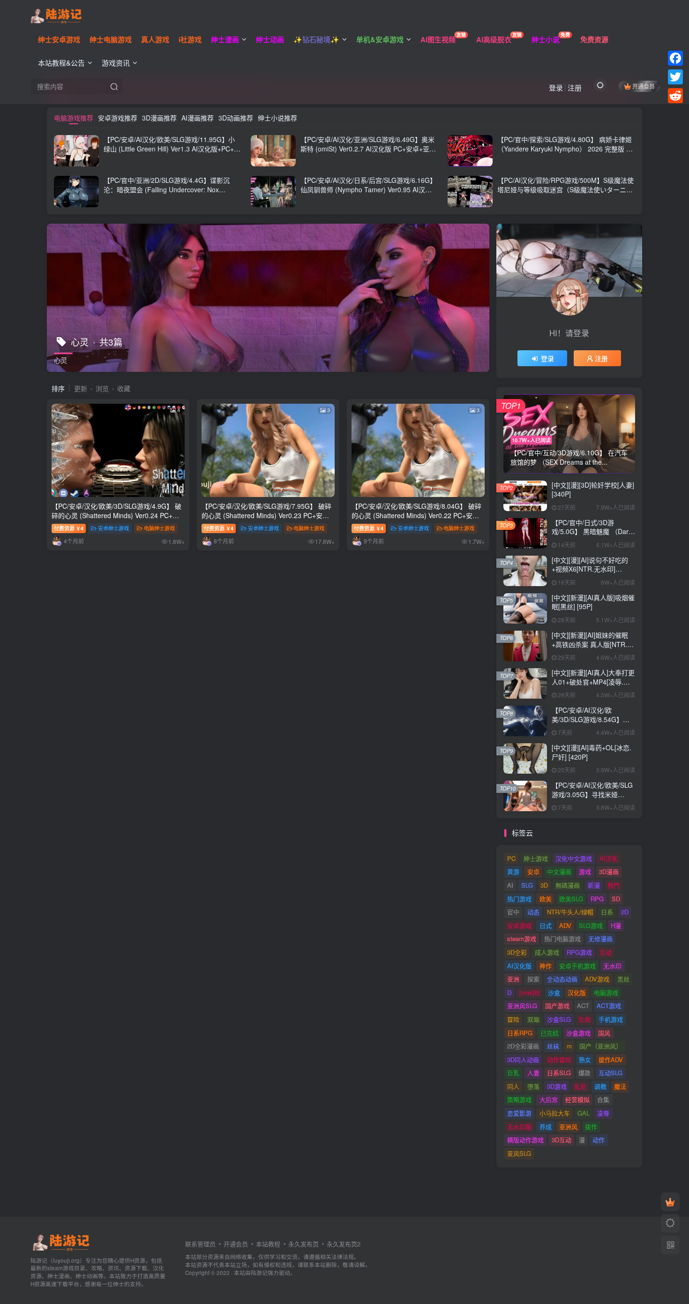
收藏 (123, 388)
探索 (533, 978)
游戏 (585, 871)
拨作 (591, 1126)
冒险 (513, 1019)
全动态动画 (562, 978)
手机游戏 (611, 1019)
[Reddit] (675, 95)
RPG (597, 898)
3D (544, 885)
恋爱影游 (519, 1112)
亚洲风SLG (522, 1005)
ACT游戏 (609, 1005)
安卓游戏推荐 (117, 117)
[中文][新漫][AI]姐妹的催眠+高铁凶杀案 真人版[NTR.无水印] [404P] (593, 644)
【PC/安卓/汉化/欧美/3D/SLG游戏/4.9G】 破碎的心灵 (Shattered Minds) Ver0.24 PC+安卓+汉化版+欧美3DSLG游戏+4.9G (116, 515)
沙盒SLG (559, 1019)
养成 (545, 1126)
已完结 (549, 1032)
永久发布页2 (343, 1243)
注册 (575, 87)
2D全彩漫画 (523, 1045)
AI (510, 885)
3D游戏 (557, 1086)
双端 (533, 1019)
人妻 (533, 1072)
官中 (513, 911)
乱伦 (580, 1086)
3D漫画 (609, 871)
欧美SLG (571, 898)
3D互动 (561, 1139)
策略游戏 (519, 1099)
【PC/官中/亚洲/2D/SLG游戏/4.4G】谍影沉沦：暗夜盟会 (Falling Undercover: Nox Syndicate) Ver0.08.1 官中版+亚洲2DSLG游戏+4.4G (171, 193)
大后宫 (548, 1099)
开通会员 (643, 86)
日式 (545, 925)
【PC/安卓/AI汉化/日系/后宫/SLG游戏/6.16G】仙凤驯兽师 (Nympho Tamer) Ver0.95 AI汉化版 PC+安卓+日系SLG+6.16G (368, 189)
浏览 (102, 388)
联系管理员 (200, 1243)
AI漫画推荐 (197, 117)
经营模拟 (577, 1099)
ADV (565, 925)
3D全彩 (517, 952)
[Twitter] (675, 77)
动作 (598, 1139)
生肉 (584, 1019)
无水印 (612, 965)
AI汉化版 (519, 965)
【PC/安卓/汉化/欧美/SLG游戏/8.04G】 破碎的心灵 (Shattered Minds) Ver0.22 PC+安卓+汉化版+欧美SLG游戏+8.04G (416, 515)
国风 (604, 1032)
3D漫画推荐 (159, 117)
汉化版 (577, 992)
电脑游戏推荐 (73, 117)
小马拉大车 (554, 1112)
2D (625, 911)
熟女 (585, 1059)
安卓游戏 (519, 925)
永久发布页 (303, 1243)
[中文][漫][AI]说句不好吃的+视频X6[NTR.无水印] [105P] (590, 569)
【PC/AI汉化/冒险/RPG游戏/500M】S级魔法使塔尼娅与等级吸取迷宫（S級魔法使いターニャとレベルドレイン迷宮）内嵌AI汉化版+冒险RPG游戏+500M (565, 193)
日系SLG (559, 1072)
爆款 (584, 1072)
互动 (605, 952)
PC (511, 858)
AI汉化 (608, 858)
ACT (583, 1005)
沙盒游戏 (578, 1032)
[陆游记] (56, 14)
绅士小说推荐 (277, 117)
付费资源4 (68, 528)
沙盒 (554, 992)
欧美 (545, 898)
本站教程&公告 (61, 63)
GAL (583, 1112)
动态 (533, 911)
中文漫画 (559, 871)
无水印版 (519, 1126)
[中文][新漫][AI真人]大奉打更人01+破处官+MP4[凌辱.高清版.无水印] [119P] (593, 681)
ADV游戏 (597, 978)
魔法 (620, 1086)
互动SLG (610, 1072)
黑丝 (623, 978)
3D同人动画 (523, 1059)
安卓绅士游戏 (113, 528)
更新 (80, 388)
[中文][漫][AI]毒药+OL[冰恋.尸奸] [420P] (591, 752)
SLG (527, 885)
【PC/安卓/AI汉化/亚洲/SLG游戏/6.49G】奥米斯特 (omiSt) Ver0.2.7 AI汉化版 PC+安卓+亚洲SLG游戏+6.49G (368, 148)
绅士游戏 (536, 858)
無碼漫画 (567, 885)
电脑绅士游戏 (159, 528)
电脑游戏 (606, 992)
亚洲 (513, 978)
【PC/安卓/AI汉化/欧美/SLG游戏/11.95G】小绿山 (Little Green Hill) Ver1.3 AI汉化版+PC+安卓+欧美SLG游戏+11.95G (172, 148)
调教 (600, 1086)
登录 (556, 87)
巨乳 (513, 1072)
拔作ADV (611, 1059)
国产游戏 (557, 1005)
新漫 (594, 885)
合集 (603, 1099)
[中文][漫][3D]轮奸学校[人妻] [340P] (593, 489)
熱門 (613, 885)
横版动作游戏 (525, 1139)
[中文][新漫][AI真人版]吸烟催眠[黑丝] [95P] (593, 602)
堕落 (533, 1086)
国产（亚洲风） (600, 1045)
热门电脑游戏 (562, 938)
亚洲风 (568, 1126)
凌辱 (603, 1112)
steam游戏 (521, 938)
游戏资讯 (116, 63)
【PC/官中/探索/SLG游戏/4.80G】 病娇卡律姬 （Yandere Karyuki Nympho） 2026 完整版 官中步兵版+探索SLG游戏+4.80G (565, 148)
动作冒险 (559, 1059)
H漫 (616, 925)
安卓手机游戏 (577, 965)
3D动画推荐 (235, 117)
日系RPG (519, 1032)
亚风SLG (519, 1153)
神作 (545, 965)
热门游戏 (519, 898)
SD (616, 898)
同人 (513, 1086)
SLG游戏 (591, 925)
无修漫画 (600, 938)
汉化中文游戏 (573, 858)
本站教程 (268, 1243)
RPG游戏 (579, 952)
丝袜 (553, 1045)
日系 (607, 911)
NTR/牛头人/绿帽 (570, 911)
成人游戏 (547, 952)
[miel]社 (529, 992)
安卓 (533, 871)
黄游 (513, 871)
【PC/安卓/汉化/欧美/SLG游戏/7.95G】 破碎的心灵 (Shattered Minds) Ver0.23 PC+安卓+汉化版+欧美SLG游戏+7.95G (266, 515)
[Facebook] (675, 58)
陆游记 (259, 1272)
